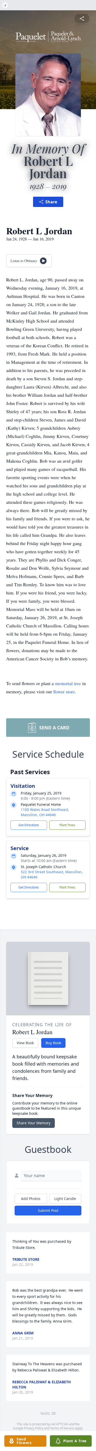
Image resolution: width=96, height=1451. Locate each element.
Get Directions (28, 825)
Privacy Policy (33, 1428)
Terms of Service (62, 1428)
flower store (64, 691)
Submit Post (48, 1210)
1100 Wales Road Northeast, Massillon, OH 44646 (45, 812)
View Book (25, 1042)
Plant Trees (67, 825)
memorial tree (68, 683)
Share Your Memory (33, 1122)
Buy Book (53, 1042)
